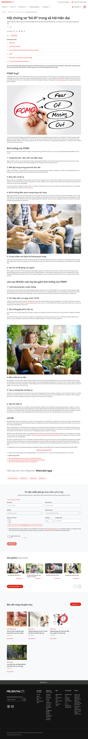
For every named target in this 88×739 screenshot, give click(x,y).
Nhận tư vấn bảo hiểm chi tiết (44, 450)
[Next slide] (79, 586)
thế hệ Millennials (61, 80)
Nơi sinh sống (49, 510)
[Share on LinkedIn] (16, 31)
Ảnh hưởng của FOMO (14, 46)
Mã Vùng (47, 518)
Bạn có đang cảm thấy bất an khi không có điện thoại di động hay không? (27, 460)
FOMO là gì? (12, 43)
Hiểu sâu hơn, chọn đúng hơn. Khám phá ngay (20, 57)
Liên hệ (66, 704)
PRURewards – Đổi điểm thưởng (49, 712)
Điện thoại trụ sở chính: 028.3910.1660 (77, 708)
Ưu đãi (47, 701)
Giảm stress (42, 478)
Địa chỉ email (48, 502)
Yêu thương (14, 35)
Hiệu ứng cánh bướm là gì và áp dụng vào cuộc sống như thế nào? (25, 458)
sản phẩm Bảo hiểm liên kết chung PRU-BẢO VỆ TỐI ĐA (46, 435)
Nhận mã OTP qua (12, 518)
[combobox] (25, 513)
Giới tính (9, 510)
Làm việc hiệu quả (12, 478)
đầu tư (31, 188)
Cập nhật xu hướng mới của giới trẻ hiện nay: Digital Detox (23, 461)
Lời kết (10, 54)
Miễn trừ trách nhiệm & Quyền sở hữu (77, 712)
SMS (10, 522)
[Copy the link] (24, 31)
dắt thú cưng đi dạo (30, 303)
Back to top (43, 682)
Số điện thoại (59, 518)
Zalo (10, 520)
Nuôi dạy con (23, 478)
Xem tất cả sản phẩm (14, 586)
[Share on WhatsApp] (21, 31)
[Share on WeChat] (14, 31)
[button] (5, 7)
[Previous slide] (75, 586)
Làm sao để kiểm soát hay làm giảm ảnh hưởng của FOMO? (24, 50)
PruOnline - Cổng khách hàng (48, 707)
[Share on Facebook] (19, 31)
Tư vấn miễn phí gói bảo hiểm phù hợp (18, 61)
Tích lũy (38, 694)
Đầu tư (38, 696)
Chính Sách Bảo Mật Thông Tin (52, 529)
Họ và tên (10, 502)
